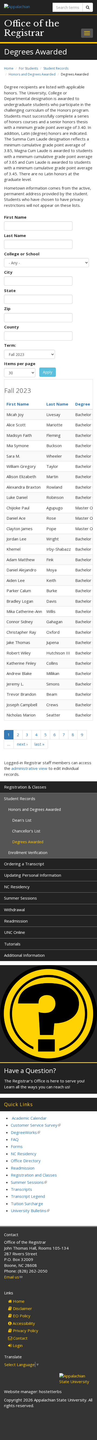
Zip (7, 308)
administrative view (29, 768)
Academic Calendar (29, 1118)
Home (8, 68)
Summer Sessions (20, 898)
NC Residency (17, 886)
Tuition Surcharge (27, 1203)
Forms (17, 1146)
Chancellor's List (26, 831)
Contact (19, 1338)
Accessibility (23, 1323)
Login (17, 1345)
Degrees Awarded (27, 841)
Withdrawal (14, 909)
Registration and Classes (34, 1175)
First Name (15, 217)
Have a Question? (30, 1070)
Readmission (16, 921)
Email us (13, 1277)
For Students (28, 68)
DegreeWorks (25, 1132)
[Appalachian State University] (24, 7)
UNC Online (14, 932)
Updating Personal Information (32, 875)
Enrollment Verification (27, 852)
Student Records (55, 68)
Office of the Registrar (31, 28)
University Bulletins (30, 1210)
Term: (10, 345)
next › (22, 744)
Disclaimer (22, 1308)
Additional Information (24, 955)
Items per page (19, 363)
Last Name (15, 235)
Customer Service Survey (36, 1125)
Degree (82, 404)
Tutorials (12, 944)
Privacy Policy (25, 1330)
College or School (21, 253)
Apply (47, 372)
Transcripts (21, 1189)
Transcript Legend (28, 1196)
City (8, 272)
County (11, 327)
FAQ (15, 1139)
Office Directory (26, 1160)
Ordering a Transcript (24, 863)
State (10, 290)
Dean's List (22, 820)
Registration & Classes (25, 787)
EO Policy (21, 1315)
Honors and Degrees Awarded (32, 74)
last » (39, 744)
